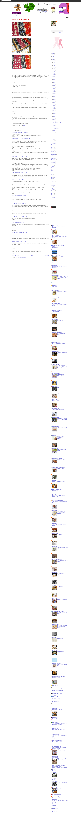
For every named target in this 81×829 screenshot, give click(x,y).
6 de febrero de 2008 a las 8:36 (18, 179)
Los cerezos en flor (55, 351)
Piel (12, 236)
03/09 (54, 113)
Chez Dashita (54, 386)
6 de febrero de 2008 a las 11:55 (20, 195)
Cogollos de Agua (55, 417)
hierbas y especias (55, 229)
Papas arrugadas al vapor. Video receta (58, 343)
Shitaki (13, 222)
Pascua (52, 193)
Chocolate (53, 177)
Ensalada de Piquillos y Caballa (62, 291)
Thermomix (53, 148)
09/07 (54, 77)
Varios (52, 150)
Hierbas (52, 192)
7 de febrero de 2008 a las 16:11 (19, 236)
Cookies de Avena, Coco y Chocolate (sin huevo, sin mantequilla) (61, 512)
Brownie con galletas (55, 400)
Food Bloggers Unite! (56, 806)
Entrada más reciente (15, 255)
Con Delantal (54, 492)
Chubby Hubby (55, 808)
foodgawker (54, 708)
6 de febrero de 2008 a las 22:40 (20, 222)
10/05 (54, 71)
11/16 (54, 68)
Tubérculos (53, 197)
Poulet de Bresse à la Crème (57, 741)
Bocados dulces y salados (57, 458)
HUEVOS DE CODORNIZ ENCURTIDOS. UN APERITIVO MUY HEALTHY (62, 366)
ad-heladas (54, 585)
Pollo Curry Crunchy (60, 320)
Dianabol (53, 779)
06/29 (54, 90)
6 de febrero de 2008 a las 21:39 (21, 216)
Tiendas (52, 196)
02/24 (54, 116)
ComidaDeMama (55, 802)
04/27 (54, 104)
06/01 (54, 96)
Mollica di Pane (55, 787)
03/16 (54, 111)
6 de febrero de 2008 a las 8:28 (21, 156)
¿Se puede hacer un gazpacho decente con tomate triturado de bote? (62, 241)
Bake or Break (55, 717)
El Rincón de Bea (55, 696)
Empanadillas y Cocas (55, 179)
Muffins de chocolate (56, 124)
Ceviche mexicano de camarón (62, 230)
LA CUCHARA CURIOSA (56, 255)
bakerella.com (55, 719)
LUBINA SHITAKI (56, 128)
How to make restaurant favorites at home (59, 726)
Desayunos (53, 162)
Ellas (52, 178)
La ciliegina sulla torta (56, 794)
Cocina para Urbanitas (56, 624)
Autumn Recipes (55, 757)
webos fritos (54, 285)
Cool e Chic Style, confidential (58, 710)
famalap (13, 241)
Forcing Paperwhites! (60, 759)
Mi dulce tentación (55, 290)
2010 (53, 56)
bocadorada (54, 498)
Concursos (53, 190)
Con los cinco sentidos (56, 699)
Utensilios (53, 185)
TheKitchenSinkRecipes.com (57, 730)
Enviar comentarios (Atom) (21, 257)
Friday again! (54, 695)
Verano (52, 165)
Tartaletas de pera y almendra (62, 427)
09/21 (54, 74)
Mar (12, 183)
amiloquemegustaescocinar (57, 500)
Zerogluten (54, 691)
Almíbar (54, 125)
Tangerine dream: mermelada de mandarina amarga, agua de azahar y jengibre (62, 485)
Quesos (52, 169)
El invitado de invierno (56, 663)
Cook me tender (55, 781)
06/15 (54, 93)
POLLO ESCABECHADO (57, 122)
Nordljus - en (54, 799)
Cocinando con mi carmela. (57, 310)
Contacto (17, 15)
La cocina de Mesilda (56, 373)
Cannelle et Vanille (55, 796)
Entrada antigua (46, 255)
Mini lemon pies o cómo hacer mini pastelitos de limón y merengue (62, 626)
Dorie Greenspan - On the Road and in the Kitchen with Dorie (59, 766)
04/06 (54, 108)
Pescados (53, 143)
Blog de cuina (55, 249)
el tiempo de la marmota (56, 408)
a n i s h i (13, 203)
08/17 (54, 82)
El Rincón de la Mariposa (57, 332)
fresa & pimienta (55, 442)
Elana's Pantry (55, 728)
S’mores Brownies (55, 718)
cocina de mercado (55, 275)
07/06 (54, 88)
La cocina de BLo (55, 235)
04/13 (54, 107)
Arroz (52, 156)
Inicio (32, 255)
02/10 (54, 119)
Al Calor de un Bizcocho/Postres (58, 690)
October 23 (59, 773)
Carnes (52, 144)
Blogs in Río (53, 188)
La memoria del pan (56, 303)
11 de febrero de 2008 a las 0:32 (20, 241)
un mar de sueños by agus (57, 559)
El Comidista (54, 523)
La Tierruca (54, 650)
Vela (52, 186)
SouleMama (54, 737)
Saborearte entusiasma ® (57, 474)
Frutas (52, 147)
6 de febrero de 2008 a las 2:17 (22, 132)
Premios (52, 194)
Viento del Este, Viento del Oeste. (58, 467)
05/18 (54, 99)
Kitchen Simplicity (55, 756)
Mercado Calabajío (55, 239)
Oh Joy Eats (54, 811)
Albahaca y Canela (55, 269)
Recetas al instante (15, 138)
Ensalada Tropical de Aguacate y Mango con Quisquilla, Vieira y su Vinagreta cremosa (62, 529)
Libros (52, 171)
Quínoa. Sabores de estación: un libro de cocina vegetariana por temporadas (62, 277)
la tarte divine (54, 637)
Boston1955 (14, 156)
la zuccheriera (55, 533)
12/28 (54, 60)
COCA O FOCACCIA (60, 256)
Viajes (52, 170)
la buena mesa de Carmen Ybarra (58, 517)
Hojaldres (22, 126)
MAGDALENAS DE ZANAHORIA (62, 599)
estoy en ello (54, 598)
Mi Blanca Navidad (60, 638)
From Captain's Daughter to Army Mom (59, 758)
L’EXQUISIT (54, 399)
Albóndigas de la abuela (61, 459)
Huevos (52, 166)
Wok (52, 198)
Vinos (52, 174)
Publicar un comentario (16, 253)
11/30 (54, 65)
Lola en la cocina (55, 426)
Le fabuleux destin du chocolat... (58, 611)
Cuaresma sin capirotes (56, 677)
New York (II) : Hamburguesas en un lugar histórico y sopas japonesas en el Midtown (62, 581)
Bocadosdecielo (55, 448)
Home (14, 15)
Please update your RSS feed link (57, 797)
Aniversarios (53, 159)
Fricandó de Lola (55, 247)
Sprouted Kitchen (55, 734)
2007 (53, 134)
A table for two (55, 778)
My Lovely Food (55, 319)
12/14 (54, 62)
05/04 (54, 102)
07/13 (54, 87)
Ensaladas (53, 163)
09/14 (54, 76)
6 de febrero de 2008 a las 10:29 (19, 183)
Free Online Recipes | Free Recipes (58, 725)
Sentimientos (53, 154)
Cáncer (52, 146)
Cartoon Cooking (55, 297)
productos (53, 175)
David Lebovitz (55, 722)
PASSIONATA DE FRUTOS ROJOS (20, 19)
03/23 (54, 110)
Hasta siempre (59, 534)
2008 (53, 59)
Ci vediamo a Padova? (56, 795)
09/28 (54, 73)
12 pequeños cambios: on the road (58, 409)
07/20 (54, 85)
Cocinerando (54, 510)
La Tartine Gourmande (56, 746)
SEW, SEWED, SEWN (60, 468)
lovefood (54, 480)
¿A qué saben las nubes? (57, 688)
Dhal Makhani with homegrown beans (58, 770)
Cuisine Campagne (55, 742)
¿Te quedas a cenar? (56, 262)
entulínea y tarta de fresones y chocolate (58, 481)
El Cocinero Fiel (55, 225)
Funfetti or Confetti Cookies (61, 750)
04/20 (54, 105)
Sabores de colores (56, 364)
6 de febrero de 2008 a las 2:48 (24, 138)
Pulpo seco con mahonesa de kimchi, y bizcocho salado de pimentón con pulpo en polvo (62, 444)
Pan (52, 152)
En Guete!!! (54, 494)
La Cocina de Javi (55, 701)
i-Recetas (54, 435)
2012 (53, 53)
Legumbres (53, 158)
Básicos (52, 189)
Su (12, 179)
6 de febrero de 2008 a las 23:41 (21, 232)
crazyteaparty (54, 572)
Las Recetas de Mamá (56, 342)
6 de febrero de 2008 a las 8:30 (21, 172)
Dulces (17, 126)
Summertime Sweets (55, 720)
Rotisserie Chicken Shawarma (57, 709)
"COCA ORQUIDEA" (60, 586)
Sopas (52, 155)
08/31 (54, 79)
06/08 (54, 94)
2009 (53, 57)
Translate (59, 32)
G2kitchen (54, 805)
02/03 (54, 121)
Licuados (52, 182)
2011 (53, 54)
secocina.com (55, 265)
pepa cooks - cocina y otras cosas (58, 676)
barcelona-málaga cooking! (57, 693)
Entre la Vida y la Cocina (56, 489)
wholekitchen (54, 546)
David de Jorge (55, 685)
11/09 (54, 70)
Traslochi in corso (55, 803)
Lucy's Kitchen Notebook (57, 740)
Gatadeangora (14, 132)
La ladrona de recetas (56, 698)
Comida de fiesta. (55, 490)
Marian (13, 195)
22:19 (24, 125)
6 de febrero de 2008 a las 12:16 (21, 203)
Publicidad (53, 173)
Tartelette (54, 810)
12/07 (54, 63)
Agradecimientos (54, 142)
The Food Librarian (55, 749)
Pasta (52, 167)
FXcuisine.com (55, 769)
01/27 (54, 130)
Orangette (54, 772)
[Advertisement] (40, 820)
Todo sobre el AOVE (55, 311)
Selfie (58, 387)
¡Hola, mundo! (54, 286)
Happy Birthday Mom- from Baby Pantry (58, 729)
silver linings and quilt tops (56, 738)
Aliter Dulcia (54, 687)
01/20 (54, 132)
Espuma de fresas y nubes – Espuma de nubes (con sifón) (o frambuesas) (62, 437)
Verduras (52, 140)
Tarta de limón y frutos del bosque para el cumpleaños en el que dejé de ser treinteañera (62, 271)
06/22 (54, 91)
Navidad (52, 151)
